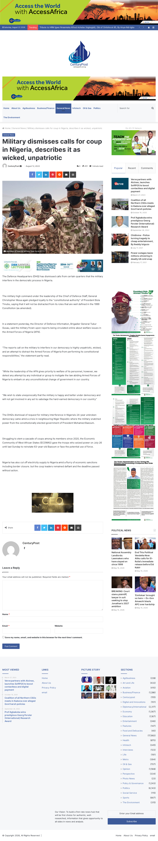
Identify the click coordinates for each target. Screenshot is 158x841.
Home (6, 108)
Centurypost (129, 697)
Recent (132, 168)
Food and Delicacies (133, 730)
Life (124, 754)
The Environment (11, 117)
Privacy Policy (49, 687)
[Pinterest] (53, 175)
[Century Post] (79, 53)
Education (128, 716)
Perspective (129, 774)
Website (59, 626)
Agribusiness (29, 108)
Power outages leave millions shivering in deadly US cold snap (142, 256)
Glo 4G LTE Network (133, 128)
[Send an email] (21, 166)
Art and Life (128, 683)
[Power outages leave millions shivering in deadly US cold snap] (120, 257)
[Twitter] (39, 175)
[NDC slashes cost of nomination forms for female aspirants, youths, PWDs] (86, 680)
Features (127, 726)
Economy (127, 711)
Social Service (130, 793)
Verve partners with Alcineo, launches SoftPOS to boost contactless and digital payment (143, 185)
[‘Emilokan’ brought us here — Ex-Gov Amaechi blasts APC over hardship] (145, 584)
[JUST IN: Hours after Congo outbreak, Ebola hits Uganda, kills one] (98, 688)
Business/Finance (45, 108)
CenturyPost (13, 166)
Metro (126, 759)
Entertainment (130, 721)
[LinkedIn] (46, 175)
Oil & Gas (87, 108)
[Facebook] (32, 175)
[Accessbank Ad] (79, 88)
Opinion (126, 769)
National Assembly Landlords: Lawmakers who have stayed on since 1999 (121, 558)
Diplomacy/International (134, 707)
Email (5, 626)
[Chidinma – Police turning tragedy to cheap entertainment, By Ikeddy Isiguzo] (120, 240)
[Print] (73, 175)
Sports (126, 797)
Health (126, 740)
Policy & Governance (133, 783)
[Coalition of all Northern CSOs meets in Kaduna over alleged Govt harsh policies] (120, 204)
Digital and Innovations (134, 702)
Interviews (128, 750)
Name (6, 614)
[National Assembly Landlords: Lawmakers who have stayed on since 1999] (122, 543)
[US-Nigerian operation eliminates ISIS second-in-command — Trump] (110, 696)
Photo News (129, 778)
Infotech (76, 108)
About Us (15, 108)
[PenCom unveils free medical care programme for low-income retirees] (110, 680)
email (44, 692)
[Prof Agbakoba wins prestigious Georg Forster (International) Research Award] (120, 222)
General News (63, 108)
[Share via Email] (66, 175)
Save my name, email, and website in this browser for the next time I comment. (44, 637)
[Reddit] (59, 175)
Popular (118, 168)
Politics (97, 108)
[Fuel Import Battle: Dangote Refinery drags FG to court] (86, 696)
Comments (147, 168)
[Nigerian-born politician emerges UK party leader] (86, 688)
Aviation (127, 687)
